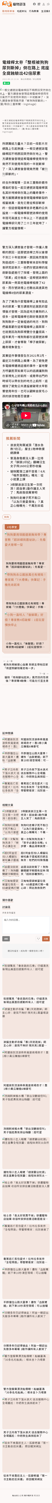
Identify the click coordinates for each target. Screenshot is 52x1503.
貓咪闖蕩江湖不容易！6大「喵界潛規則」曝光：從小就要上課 (27, 475)
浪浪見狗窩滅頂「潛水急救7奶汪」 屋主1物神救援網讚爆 (27, 449)
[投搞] (39, 4)
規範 (6, 938)
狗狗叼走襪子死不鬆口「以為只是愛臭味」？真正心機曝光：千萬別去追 (27, 501)
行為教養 (34, 11)
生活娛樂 (46, 11)
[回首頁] (13, 4)
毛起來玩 (22, 11)
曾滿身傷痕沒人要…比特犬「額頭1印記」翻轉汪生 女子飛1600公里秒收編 (27, 462)
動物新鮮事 (8, 11)
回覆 (46, 938)
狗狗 (6, 517)
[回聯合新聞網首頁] (7, 4)
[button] (34, 4)
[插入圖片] (38, 938)
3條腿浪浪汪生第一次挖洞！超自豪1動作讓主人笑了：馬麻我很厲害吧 (27, 488)
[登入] (43, 4)
